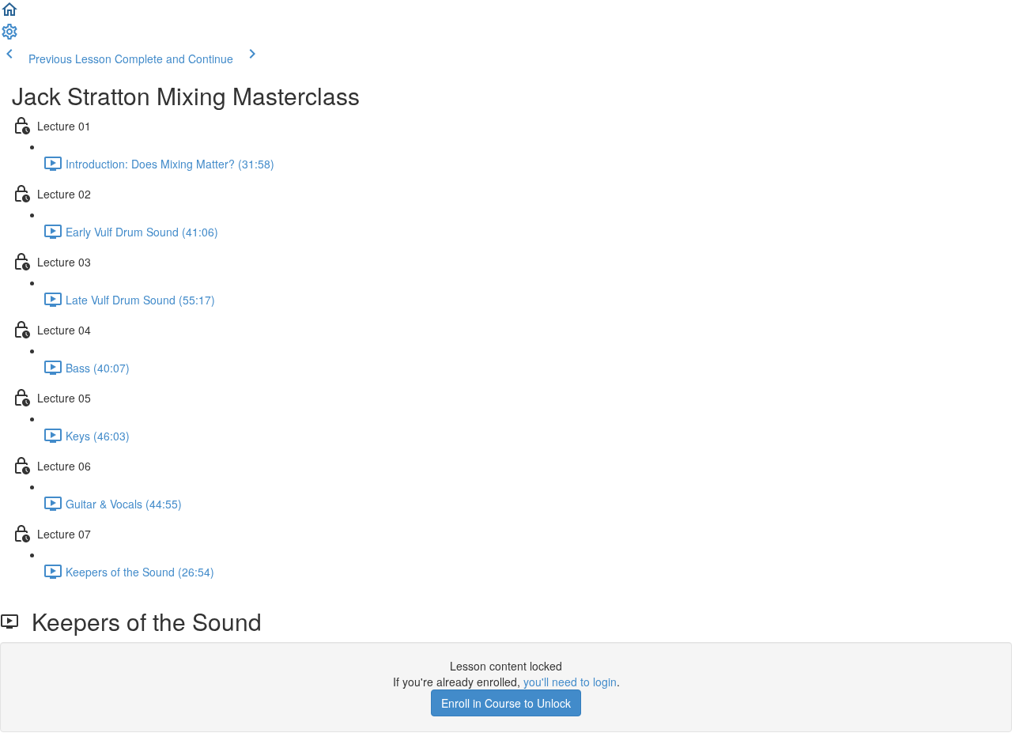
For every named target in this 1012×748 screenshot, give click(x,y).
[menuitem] (9, 36)
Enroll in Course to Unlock (506, 703)
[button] (9, 14)
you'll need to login (570, 681)
